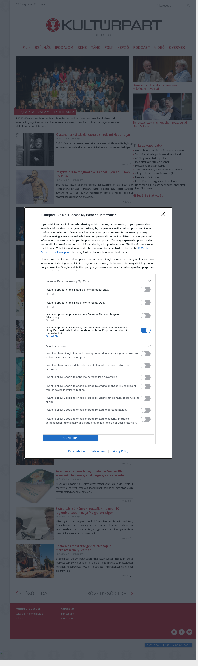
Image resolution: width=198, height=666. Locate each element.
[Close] (164, 215)
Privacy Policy (120, 451)
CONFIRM (70, 437)
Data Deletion (76, 451)
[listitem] (98, 281)
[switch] (146, 289)
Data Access (98, 451)
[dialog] (98, 333)
